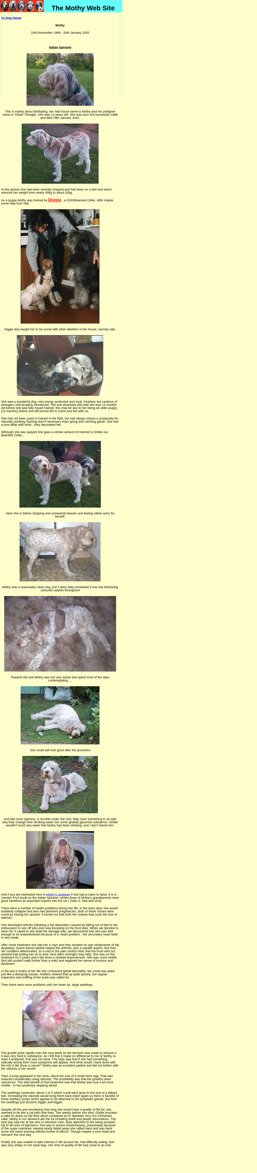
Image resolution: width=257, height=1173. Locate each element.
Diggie (54, 200)
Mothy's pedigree (58, 894)
